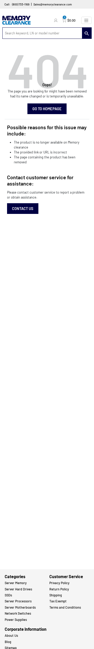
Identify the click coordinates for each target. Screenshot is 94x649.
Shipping (55, 595)
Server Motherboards (20, 607)
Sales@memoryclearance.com (52, 4)
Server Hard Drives (18, 589)
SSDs (8, 595)
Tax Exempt (58, 601)
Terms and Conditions (65, 607)
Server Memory (16, 583)
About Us (11, 635)
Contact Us (22, 208)
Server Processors (18, 601)
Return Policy (59, 589)
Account (56, 20)
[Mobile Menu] (86, 20)
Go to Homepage (47, 109)
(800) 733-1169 (21, 4)
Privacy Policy (59, 583)
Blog (8, 642)
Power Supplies (16, 619)
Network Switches (18, 613)
